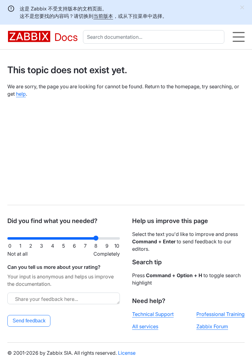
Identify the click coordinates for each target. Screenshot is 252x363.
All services (145, 326)
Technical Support (153, 314)
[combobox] (155, 37)
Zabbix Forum (212, 326)
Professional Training (220, 314)
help (21, 94)
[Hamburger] (239, 37)
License (127, 353)
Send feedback (29, 320)
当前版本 (103, 16)
